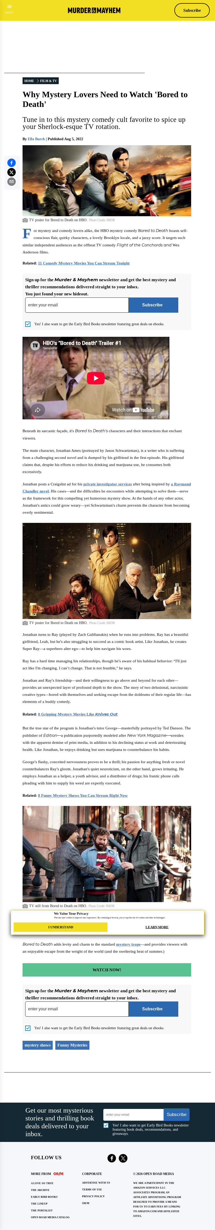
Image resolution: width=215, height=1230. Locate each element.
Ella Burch (36, 139)
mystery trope (128, 944)
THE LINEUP (39, 1203)
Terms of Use (92, 1189)
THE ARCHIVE (40, 1190)
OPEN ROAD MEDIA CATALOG (50, 1217)
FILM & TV (48, 81)
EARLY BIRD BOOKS (44, 1196)
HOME (29, 81)
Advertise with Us (96, 1182)
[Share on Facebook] (11, 163)
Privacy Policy (93, 1196)
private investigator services (107, 484)
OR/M (85, 1203)
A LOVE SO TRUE (42, 1183)
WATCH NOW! (107, 970)
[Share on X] (11, 172)
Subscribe (192, 10)
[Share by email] (11, 181)
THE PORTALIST (42, 1210)
